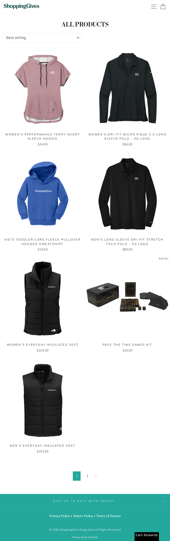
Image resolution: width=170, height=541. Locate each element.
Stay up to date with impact (83, 501)
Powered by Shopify (85, 537)
